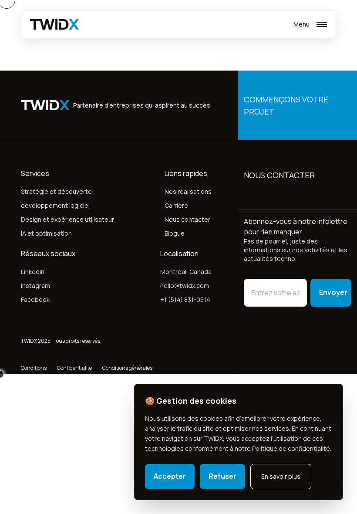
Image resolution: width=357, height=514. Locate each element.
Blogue (175, 233)
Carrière (176, 205)
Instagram (35, 285)
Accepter (170, 476)
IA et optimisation (46, 233)
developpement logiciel (55, 205)
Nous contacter (187, 219)
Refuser (222, 476)
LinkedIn (32, 271)
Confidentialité (74, 368)
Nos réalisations (188, 191)
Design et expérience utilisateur (67, 219)
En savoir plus (280, 476)
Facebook (35, 299)
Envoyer (333, 292)
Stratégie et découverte (56, 191)
